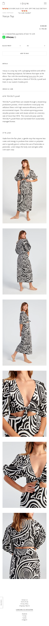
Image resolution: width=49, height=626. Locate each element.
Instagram (24, 620)
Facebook (24, 614)
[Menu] (45, 3)
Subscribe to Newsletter (24, 609)
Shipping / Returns (24, 606)
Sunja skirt (32, 76)
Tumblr (24, 618)
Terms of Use (24, 602)
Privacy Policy (24, 604)
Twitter (24, 616)
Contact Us (25, 600)
